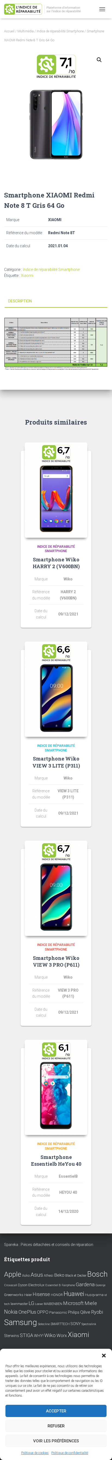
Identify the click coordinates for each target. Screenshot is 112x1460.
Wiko (50, 1335)
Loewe (39, 1304)
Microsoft (73, 1303)
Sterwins (11, 1336)
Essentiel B (53, 1285)
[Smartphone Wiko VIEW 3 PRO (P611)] (56, 888)
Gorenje (100, 1285)
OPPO (42, 1312)
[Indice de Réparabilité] (46, 9)
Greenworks (13, 1294)
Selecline (44, 1324)
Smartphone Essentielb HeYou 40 (56, 1160)
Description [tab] (20, 301)
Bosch (97, 1274)
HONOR (57, 1295)
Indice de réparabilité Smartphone (60, 31)
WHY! (38, 1336)
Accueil (9, 31)
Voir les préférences (56, 1441)
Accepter (56, 1411)
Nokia (11, 1312)
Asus (36, 1275)
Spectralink (89, 1324)
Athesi (48, 1275)
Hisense (41, 1294)
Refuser (56, 1426)
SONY (75, 1324)
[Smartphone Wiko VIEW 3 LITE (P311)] (56, 689)
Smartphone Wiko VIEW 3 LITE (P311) (56, 762)
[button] (104, 1355)
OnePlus (27, 1312)
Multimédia (25, 31)
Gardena (85, 1285)
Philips (73, 1312)
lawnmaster (19, 1304)
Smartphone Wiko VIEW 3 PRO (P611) (56, 961)
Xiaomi (27, 275)
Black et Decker (75, 1276)
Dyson (22, 1285)
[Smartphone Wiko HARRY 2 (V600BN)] (56, 490)
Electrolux (36, 1285)
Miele (91, 1303)
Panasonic (58, 1312)
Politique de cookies (35, 1453)
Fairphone (68, 1285)
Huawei (74, 1294)
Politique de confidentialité (69, 1453)
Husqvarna (94, 1294)
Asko (26, 1275)
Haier (28, 1295)
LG (31, 1303)
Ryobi (97, 1312)
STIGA (26, 1335)
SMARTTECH (60, 1324)
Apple (12, 1274)
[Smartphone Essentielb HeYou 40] (56, 1087)
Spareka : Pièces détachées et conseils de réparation (48, 1244)
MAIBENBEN (53, 1304)
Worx (62, 1335)
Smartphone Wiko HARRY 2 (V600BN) (56, 563)
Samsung (20, 1322)
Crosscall (10, 1285)
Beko (59, 1275)
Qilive (85, 1312)
